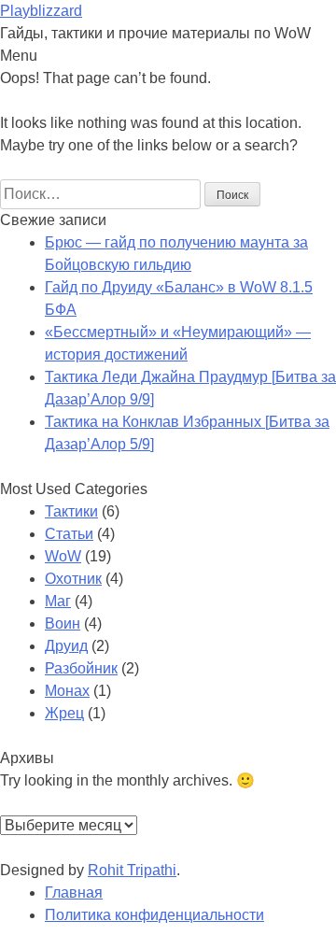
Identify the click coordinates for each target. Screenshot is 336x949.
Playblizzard (41, 11)
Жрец (64, 713)
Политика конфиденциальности (154, 915)
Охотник (73, 579)
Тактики (71, 511)
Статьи (69, 534)
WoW (63, 556)
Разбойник (81, 668)
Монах (67, 691)
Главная (74, 892)
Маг (58, 601)
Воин (62, 623)
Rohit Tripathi (132, 870)
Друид (66, 646)
